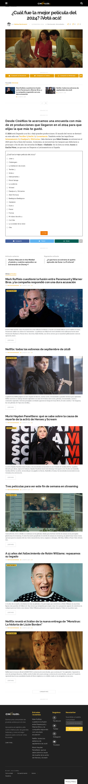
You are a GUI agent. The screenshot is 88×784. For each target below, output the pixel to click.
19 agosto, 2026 (61, 92)
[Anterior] (42, 103)
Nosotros (8, 776)
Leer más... (9, 743)
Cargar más (44, 691)
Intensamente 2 (12, 139)
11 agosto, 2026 (25, 559)
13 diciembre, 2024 (38, 24)
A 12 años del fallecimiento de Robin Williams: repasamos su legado (42, 555)
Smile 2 (31, 136)
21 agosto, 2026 (21, 96)
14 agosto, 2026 (25, 489)
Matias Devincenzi (20, 24)
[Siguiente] (46, 103)
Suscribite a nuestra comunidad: (73, 718)
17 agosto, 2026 (25, 422)
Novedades (60, 24)
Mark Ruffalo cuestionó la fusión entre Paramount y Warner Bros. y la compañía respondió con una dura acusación (43, 281)
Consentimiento (22, 773)
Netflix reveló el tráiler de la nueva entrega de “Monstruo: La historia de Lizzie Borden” (42, 623)
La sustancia (42, 136)
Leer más (10, 340)
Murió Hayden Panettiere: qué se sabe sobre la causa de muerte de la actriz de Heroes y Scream (41, 418)
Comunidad (9, 773)
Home (7, 6)
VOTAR (44, 233)
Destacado (14, 6)
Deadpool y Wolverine (30, 139)
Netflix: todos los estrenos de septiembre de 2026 (38, 349)
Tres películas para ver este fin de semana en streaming (41, 486)
